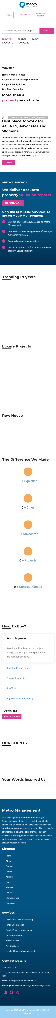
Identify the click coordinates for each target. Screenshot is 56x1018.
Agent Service (12, 946)
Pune (8, 882)
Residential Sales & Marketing (19, 919)
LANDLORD (24, 43)
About (8, 861)
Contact (9, 866)
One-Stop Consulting (13, 89)
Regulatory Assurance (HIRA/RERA (20, 79)
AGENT (35, 39)
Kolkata (9, 877)
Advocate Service (14, 935)
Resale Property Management (19, 930)
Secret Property (24, 15)
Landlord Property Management (20, 951)
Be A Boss (8, 162)
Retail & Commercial (15, 925)
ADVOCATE (7, 43)
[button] (6, 117)
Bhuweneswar (12, 898)
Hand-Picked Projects (13, 74)
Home (8, 856)
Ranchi (9, 893)
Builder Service (12, 940)
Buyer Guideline (12, 716)
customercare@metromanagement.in (33, 985)
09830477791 (10, 967)
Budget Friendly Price (13, 84)
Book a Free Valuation (40, 15)
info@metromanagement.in (23, 981)
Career (9, 872)
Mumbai (9, 887)
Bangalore (10, 903)
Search (46, 30)
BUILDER (22, 39)
